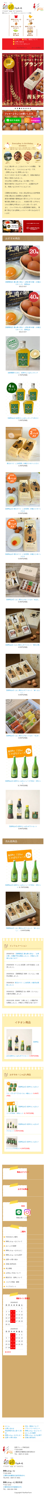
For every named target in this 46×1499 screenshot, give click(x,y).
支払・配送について (31, 39)
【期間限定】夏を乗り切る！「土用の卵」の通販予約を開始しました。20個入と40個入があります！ (22, 956)
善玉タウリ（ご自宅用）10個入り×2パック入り (23, 463)
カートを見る (36, 47)
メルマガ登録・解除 (12, 1282)
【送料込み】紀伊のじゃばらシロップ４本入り (23, 418)
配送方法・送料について (14, 1277)
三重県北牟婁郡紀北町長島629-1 (14, 1475)
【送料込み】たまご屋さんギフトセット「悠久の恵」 (23, 645)
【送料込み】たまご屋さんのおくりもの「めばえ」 (23, 599)
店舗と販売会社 (11, 1264)
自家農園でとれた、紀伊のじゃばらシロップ (23, 373)
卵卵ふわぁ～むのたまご (14, 1250)
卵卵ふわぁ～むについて (14, 1241)
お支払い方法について (13, 1273)
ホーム (17, 39)
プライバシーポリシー (22, 44)
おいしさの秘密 (11, 1246)
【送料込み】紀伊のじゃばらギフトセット (23, 826)
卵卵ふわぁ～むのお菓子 (14, 1255)
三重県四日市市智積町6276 (12, 1487)
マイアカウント (21, 47)
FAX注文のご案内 (12, 1237)
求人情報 (9, 1268)
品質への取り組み (12, 1259)
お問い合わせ (19, 42)
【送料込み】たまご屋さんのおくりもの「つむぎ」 (23, 735)
